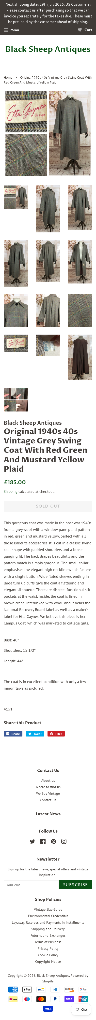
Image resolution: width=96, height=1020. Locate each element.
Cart (88, 30)
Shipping (10, 491)
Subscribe (75, 885)
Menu (14, 30)
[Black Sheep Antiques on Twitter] (32, 842)
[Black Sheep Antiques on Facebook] (43, 842)
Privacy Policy (48, 948)
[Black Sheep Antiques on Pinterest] (53, 842)
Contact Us (48, 800)
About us (48, 780)
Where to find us (48, 787)
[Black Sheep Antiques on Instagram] (63, 842)
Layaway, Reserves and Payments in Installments (48, 922)
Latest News (48, 814)
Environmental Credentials (48, 916)
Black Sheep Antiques (48, 49)
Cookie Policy (48, 955)
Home (8, 78)
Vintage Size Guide (48, 909)
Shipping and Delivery (48, 929)
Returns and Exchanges (48, 935)
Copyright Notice (48, 961)
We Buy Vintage (48, 793)
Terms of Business (48, 942)
